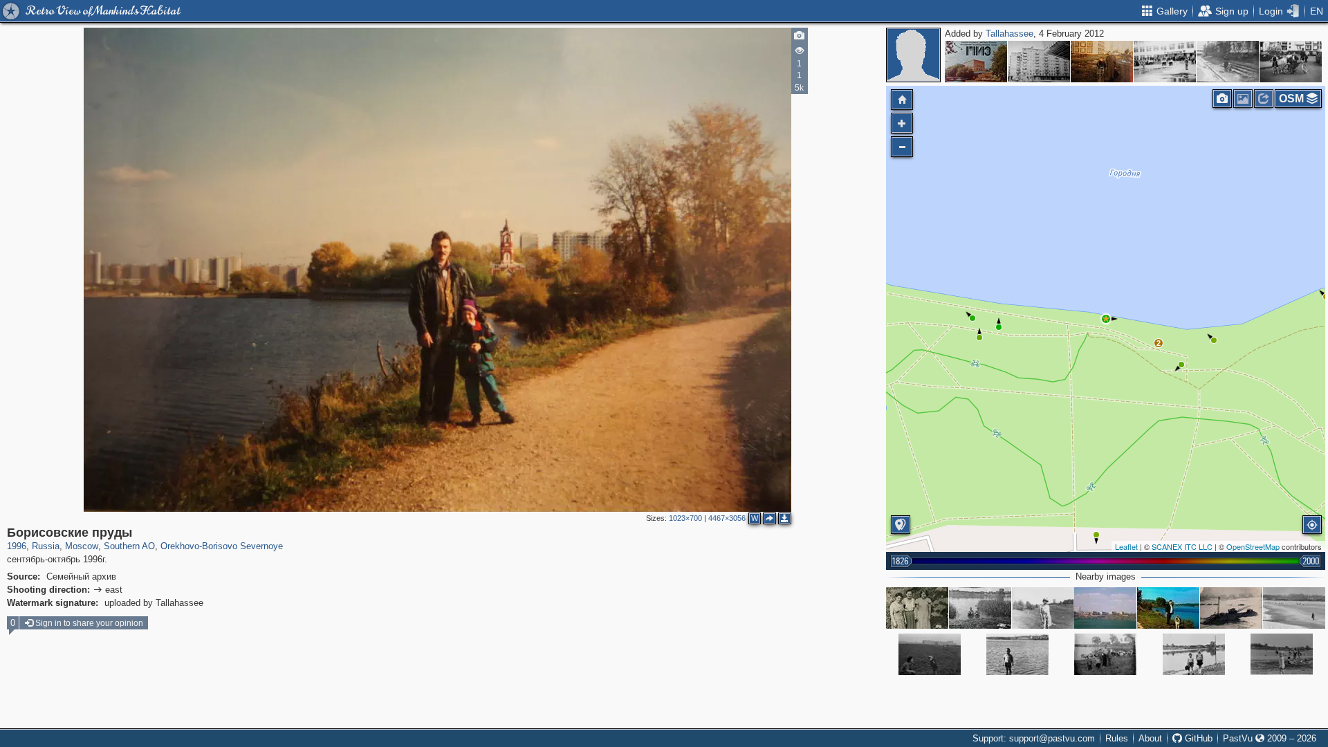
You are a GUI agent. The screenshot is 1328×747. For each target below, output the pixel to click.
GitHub (1197, 738)
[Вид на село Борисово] (1194, 654)
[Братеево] (1282, 654)
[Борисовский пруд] (1017, 654)
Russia (45, 546)
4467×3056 (727, 518)
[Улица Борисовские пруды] (1105, 608)
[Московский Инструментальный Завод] (976, 61)
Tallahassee (1009, 33)
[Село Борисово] (1105, 654)
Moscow (81, 546)
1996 (16, 546)
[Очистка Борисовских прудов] (1231, 608)
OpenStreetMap (1253, 546)
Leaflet (1126, 546)
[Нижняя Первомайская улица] (1228, 61)
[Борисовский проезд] (1102, 61)
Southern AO (129, 546)
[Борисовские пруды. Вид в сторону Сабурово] (1294, 608)
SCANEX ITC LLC (1182, 546)
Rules (1116, 738)
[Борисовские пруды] (1106, 319)
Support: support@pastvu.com (1033, 738)
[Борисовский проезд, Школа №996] (1165, 61)
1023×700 (685, 518)
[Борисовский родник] (917, 608)
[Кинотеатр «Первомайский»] (1039, 61)
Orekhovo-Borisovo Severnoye (221, 546)
